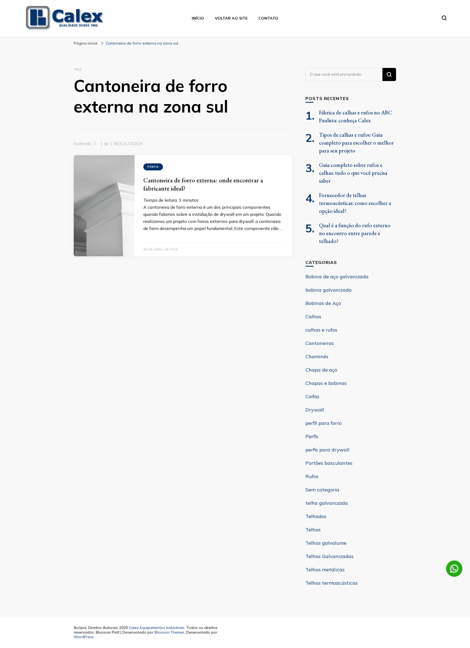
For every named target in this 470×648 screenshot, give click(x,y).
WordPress (84, 636)
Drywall (314, 410)
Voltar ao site (231, 18)
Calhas (313, 316)
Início (198, 18)
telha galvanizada (326, 503)
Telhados (315, 516)
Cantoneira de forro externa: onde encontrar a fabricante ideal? (203, 184)
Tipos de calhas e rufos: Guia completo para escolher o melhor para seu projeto (356, 142)
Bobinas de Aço (323, 303)
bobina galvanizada (328, 290)
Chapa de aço (321, 370)
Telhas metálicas (325, 569)
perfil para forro (323, 423)
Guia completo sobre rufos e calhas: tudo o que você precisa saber (353, 172)
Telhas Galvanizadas (329, 556)
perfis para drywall (327, 450)
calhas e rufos (321, 330)
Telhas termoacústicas (331, 583)
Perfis (153, 167)
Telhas (313, 529)
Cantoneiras (319, 343)
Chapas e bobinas (326, 383)
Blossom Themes (169, 632)
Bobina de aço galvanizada (337, 276)
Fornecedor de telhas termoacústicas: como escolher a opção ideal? (355, 203)
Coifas (312, 396)
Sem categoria (322, 490)
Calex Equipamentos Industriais (156, 627)
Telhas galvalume (326, 543)
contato (268, 18)
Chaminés (316, 356)
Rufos (312, 476)
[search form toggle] (444, 17)
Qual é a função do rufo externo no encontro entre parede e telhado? (355, 233)
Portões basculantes (328, 463)
